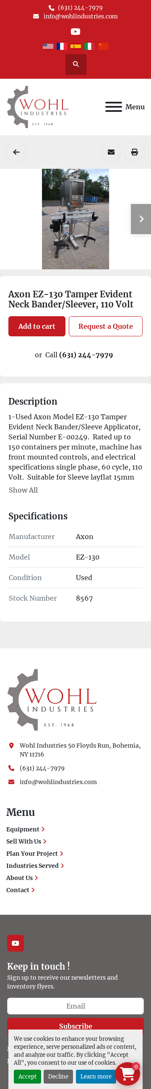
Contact (17, 890)
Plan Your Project (32, 853)
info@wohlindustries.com (80, 16)
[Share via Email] (111, 152)
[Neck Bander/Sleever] (16, 152)
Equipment (22, 829)
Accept (27, 1076)
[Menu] (113, 107)
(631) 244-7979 (80, 7)
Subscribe (75, 1026)
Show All (23, 490)
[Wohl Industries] (52, 699)
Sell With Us (23, 841)
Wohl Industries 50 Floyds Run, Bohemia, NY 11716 (81, 750)
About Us (19, 878)
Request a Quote (105, 326)
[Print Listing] (135, 152)
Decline (58, 1076)
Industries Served (32, 866)
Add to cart (36, 326)
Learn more (96, 1076)
